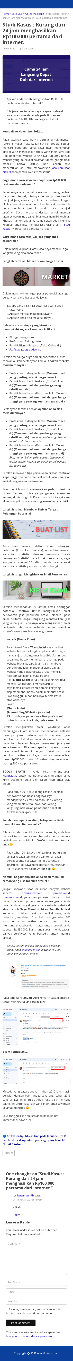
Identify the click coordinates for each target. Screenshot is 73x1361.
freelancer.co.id (13, 897)
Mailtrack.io (10, 775)
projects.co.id (61, 893)
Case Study (18, 13)
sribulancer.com (32, 893)
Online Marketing (34, 13)
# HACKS (8, 1153)
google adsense (25, 349)
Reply (16, 1215)
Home (6, 13)
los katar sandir (23, 1195)
